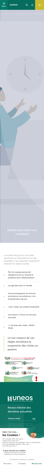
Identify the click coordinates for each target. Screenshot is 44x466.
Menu (4, 6)
